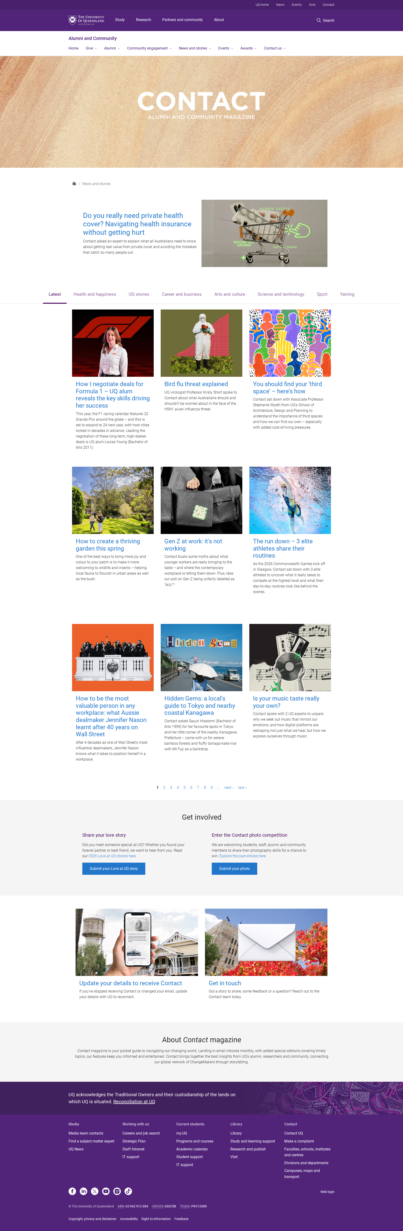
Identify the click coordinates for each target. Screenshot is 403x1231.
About (219, 20)
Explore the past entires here (242, 856)
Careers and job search (141, 1133)
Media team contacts (86, 1133)
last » (242, 787)
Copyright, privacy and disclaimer (92, 1219)
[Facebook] (72, 1191)
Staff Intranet (133, 1149)
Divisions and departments (306, 1163)
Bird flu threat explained (196, 384)
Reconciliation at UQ (134, 1101)
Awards (246, 48)
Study (120, 20)
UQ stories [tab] (139, 294)
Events (297, 5)
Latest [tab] (55, 294)
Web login (327, 1192)
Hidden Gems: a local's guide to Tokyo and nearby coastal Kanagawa (199, 705)
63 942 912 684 (136, 1206)
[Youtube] (106, 1191)
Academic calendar (192, 1149)
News (280, 5)
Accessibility (129, 1219)
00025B (170, 1206)
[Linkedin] (83, 1191)
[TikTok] (128, 1191)
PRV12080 (199, 1206)
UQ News (76, 1149)
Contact (328, 5)
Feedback (181, 1219)
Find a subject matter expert (91, 1141)
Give (312, 5)
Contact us (273, 48)
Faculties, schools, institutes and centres (307, 1152)
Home (73, 48)
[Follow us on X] (94, 1191)
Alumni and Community (93, 38)
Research (143, 20)
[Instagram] (117, 1191)
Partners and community (182, 20)
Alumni (110, 48)
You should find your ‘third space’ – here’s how (287, 388)
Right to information (156, 1219)
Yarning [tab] (347, 294)
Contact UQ (293, 1133)
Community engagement (147, 48)
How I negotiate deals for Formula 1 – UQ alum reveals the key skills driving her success (113, 395)
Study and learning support (252, 1141)
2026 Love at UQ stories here (112, 856)
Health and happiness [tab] (94, 294)
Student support (189, 1157)
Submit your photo (234, 868)
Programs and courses (194, 1141)
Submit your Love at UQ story (114, 868)
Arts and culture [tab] (229, 294)
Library (236, 1133)
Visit (234, 1157)
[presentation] (55, 295)
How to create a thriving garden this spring (108, 545)
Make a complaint (299, 1141)
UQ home (262, 5)
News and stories (193, 48)
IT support (130, 1157)
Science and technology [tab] (281, 294)
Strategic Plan (134, 1141)
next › (228, 787)
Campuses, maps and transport (302, 1173)
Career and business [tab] (182, 294)
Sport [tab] (322, 294)
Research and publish (248, 1149)
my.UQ (181, 1133)
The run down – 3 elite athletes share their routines (283, 548)
